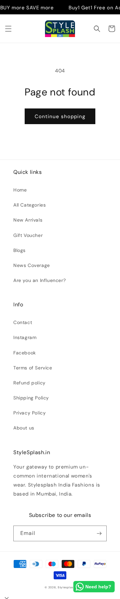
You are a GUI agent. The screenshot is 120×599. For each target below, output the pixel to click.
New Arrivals (27, 220)
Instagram (24, 337)
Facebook (24, 353)
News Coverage (31, 265)
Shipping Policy (31, 398)
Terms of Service (32, 368)
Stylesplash (66, 587)
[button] (8, 28)
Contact (22, 322)
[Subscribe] (99, 533)
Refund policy (29, 383)
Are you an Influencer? (39, 280)
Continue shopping (60, 116)
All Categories (29, 205)
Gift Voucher (28, 235)
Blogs (19, 250)
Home (20, 190)
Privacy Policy (29, 413)
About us (23, 428)
